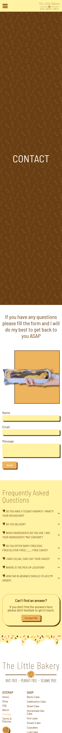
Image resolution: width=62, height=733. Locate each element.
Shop (5, 701)
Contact (6, 714)
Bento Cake (33, 696)
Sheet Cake (33, 706)
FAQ (4, 705)
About (5, 709)
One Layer (32, 718)
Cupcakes (32, 727)
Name (6, 413)
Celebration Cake (36, 701)
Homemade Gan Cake (35, 712)
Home (5, 696)
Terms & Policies (7, 720)
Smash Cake (34, 722)
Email (6, 427)
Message (8, 441)
